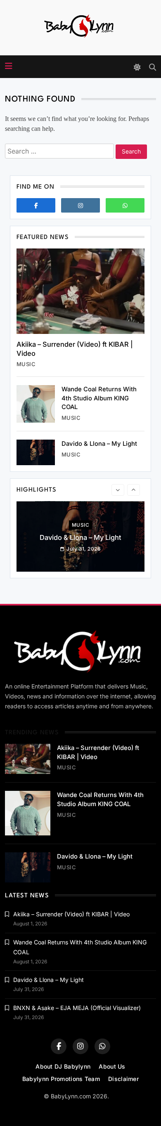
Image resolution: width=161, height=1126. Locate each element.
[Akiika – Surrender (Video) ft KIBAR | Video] (80, 291)
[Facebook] (36, 205)
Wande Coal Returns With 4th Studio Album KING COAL (99, 398)
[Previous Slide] (118, 490)
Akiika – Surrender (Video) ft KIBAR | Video (71, 914)
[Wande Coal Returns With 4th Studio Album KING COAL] (36, 404)
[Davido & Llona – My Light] (36, 452)
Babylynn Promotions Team (61, 1078)
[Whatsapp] (125, 205)
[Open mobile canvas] (8, 66)
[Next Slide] (134, 490)
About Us (112, 1066)
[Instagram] (80, 205)
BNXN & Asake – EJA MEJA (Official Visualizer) (77, 1007)
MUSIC (26, 364)
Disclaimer (123, 1078)
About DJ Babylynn (63, 1066)
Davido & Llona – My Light (99, 443)
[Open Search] (152, 67)
